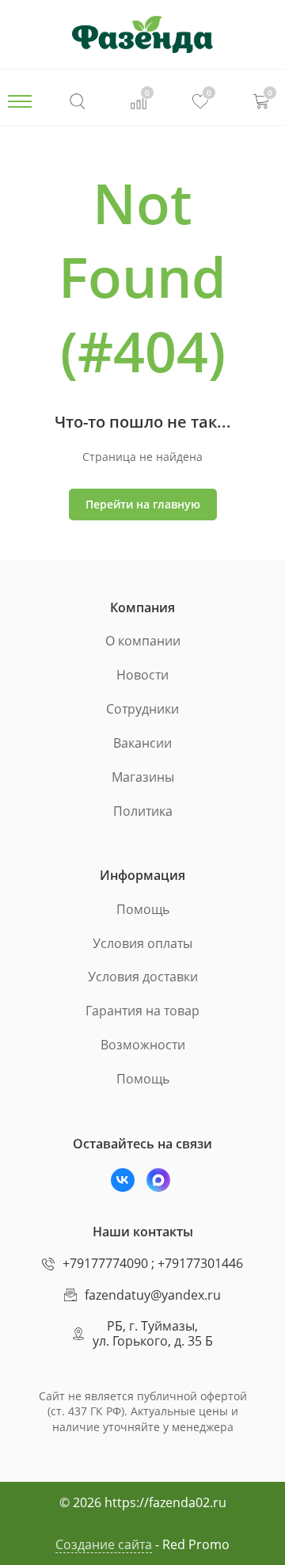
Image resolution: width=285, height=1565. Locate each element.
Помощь (142, 909)
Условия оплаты (142, 943)
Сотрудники (142, 709)
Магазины (143, 777)
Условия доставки (143, 976)
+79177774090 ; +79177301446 (153, 1263)
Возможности (143, 1044)
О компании (142, 640)
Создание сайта (103, 1544)
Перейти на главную (143, 504)
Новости (142, 674)
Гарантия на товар (143, 1010)
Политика (143, 811)
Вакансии (142, 743)
